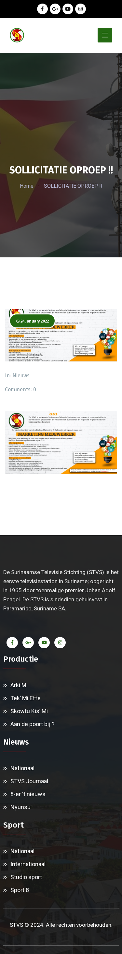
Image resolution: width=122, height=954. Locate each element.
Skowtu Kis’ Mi (29, 711)
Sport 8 (19, 890)
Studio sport (26, 877)
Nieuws (21, 375)
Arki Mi (19, 685)
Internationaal (28, 864)
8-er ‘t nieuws (28, 794)
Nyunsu (20, 807)
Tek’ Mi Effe (25, 698)
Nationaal (22, 768)
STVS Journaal (29, 781)
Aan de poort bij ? (32, 724)
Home (27, 186)
